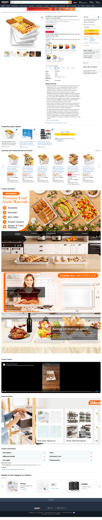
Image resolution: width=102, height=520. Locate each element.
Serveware (40, 12)
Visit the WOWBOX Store (51, 22)
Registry (88, 6)
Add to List (85, 62)
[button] (3, 5)
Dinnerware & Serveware (32, 12)
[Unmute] (99, 391)
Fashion (83, 6)
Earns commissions (13, 363)
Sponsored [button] (3, 477)
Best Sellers (31, 6)
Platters (58, 12)
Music (93, 6)
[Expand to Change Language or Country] (55, 508)
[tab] (17, 233)
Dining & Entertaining (21, 12)
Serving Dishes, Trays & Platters (49, 12)
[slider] (48, 391)
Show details (60, 141)
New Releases (39, 6)
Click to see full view (22, 49)
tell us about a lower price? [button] (18, 469)
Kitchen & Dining (12, 12)
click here (38, 465)
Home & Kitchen (4, 12)
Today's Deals (62, 6)
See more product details (52, 120)
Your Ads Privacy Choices (67, 512)
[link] (27, 134)
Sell (79, 6)
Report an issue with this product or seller (57, 122)
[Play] (2, 391)
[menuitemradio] (97, 391)
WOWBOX (92, 38)
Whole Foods (54, 6)
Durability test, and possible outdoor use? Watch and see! (20, 365)
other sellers (63, 39)
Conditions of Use (32, 512)
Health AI (8, 6)
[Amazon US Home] (37, 508)
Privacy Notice (40, 512)
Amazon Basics (23, 6)
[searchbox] (41, 2)
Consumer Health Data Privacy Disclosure (52, 512)
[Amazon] (5, 2)
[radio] (7, 54)
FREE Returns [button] (49, 37)
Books (68, 6)
